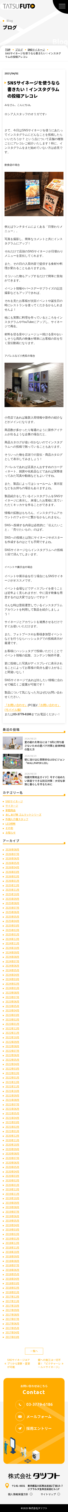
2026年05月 (12, 863)
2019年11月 (12, 1194)
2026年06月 (12, 858)
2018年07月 (12, 1265)
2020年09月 (12, 1149)
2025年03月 (12, 925)
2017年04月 (12, 1332)
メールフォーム (38, 1416)
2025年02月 (12, 930)
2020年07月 (12, 1158)
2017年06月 (12, 1323)
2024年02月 (12, 983)
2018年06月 (12, 1270)
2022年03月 (12, 1068)
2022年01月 (12, 1077)
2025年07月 (12, 907)
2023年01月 (12, 1024)
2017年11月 (12, 1301)
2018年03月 (12, 1283)
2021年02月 (12, 1127)
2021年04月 (12, 1118)
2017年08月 (12, 1314)
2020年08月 (12, 1153)
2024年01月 (12, 988)
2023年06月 (12, 1001)
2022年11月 (12, 1033)
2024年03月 (12, 979)
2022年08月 (12, 1046)
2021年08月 (12, 1100)
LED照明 (10, 823)
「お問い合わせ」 (16, 705)
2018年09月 (12, 1256)
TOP (8, 49)
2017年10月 (12, 1305)
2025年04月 (12, 921)
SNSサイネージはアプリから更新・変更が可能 (17, 1363)
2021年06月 (12, 1109)
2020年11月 (12, 1140)
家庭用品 (10, 810)
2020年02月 (12, 1180)
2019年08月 (12, 1207)
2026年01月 (12, 881)
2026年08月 (12, 849)
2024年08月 (12, 957)
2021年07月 (12, 1104)
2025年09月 (12, 899)
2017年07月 (12, 1319)
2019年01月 (12, 1238)
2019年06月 (12, 1216)
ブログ (19, 49)
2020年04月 (12, 1171)
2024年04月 (12, 975)
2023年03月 (12, 1015)
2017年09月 (12, 1310)
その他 (9, 828)
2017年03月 (12, 1337)
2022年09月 (12, 1042)
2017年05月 (12, 1328)
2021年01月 (12, 1131)
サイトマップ (48, 1494)
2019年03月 (12, 1229)
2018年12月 (12, 1243)
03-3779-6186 (39, 1404)
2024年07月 (12, 961)
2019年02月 (12, 1234)
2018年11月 (12, 1247)
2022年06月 (12, 1055)
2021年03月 (12, 1122)
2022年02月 (12, 1073)
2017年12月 (12, 1296)
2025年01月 (12, 934)
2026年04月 (12, 867)
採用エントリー (39, 1428)
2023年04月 (12, 1010)
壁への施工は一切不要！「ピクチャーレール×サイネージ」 (50, 1363)
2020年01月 (12, 1185)
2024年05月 (12, 970)
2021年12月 (12, 1082)
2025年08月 (12, 903)
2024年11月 (12, 943)
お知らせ (10, 832)
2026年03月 (12, 872)
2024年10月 (12, 948)
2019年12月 (12, 1189)
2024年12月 (12, 939)
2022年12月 (12, 1028)
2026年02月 (12, 876)
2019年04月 (12, 1225)
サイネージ (11, 805)
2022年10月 (12, 1037)
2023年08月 (12, 992)
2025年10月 (12, 894)
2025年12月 (12, 885)
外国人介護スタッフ (16, 819)
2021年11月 (12, 1086)
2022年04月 (12, 1064)
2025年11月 (12, 889)
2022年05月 (12, 1059)
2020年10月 (12, 1144)
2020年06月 (12, 1162)
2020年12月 (12, 1135)
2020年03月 (12, 1176)
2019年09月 (12, 1203)
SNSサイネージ (36, 49)
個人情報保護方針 (18, 1494)
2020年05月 (12, 1167)
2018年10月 (12, 1252)
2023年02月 (12, 1019)
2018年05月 (12, 1274)
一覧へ (34, 1351)
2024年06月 (12, 965)
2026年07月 (12, 854)
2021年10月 (12, 1091)
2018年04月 (12, 1279)
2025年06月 (12, 912)
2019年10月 (12, 1198)
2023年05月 (12, 1006)
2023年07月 (12, 997)
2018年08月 (12, 1261)
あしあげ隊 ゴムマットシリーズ (23, 814)
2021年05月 (12, 1113)
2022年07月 (12, 1051)
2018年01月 (12, 1292)
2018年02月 (12, 1287)
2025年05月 (12, 916)
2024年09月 (12, 952)
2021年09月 (12, 1095)
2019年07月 (12, 1211)
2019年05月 (12, 1220)
